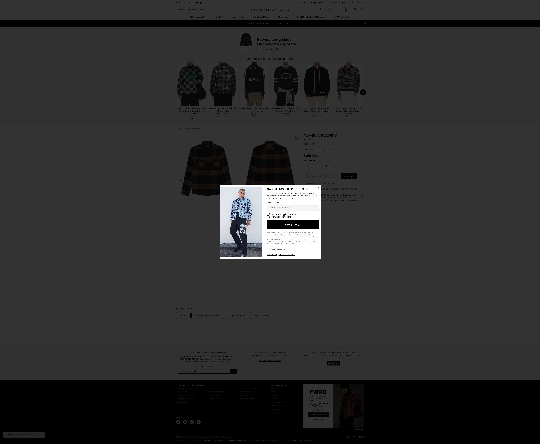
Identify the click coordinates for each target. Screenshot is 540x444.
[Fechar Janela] (318, 187)
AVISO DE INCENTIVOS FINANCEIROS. (281, 244)
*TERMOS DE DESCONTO (276, 249)
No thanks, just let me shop (281, 254)
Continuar (293, 225)
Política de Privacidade (275, 241)
